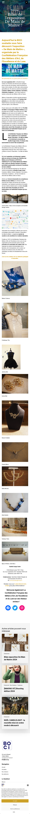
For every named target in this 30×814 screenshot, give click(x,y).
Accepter (15, 801)
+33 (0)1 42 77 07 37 (7, 758)
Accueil (3, 767)
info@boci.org (5, 760)
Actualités (4, 769)
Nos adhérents (5, 774)
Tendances (19, 685)
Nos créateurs (5, 771)
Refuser (15, 804)
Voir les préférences (15, 808)
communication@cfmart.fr (15, 580)
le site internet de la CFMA (15, 585)
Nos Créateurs (13, 685)
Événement (15, 10)
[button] (28, 785)
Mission (3, 782)
